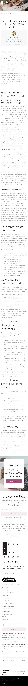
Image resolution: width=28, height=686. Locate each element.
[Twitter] (5, 573)
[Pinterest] (10, 573)
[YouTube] (13, 573)
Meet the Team (6, 587)
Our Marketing (6, 595)
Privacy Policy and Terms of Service (13, 530)
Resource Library (6, 598)
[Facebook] (2, 573)
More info (16, 680)
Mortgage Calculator (8, 614)
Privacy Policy (14, 665)
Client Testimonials (7, 590)
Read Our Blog (6, 601)
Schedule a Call (6, 611)
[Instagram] (16, 573)
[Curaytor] (9, 581)
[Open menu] (26, 3)
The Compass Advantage (9, 603)
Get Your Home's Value (8, 592)
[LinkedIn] (7, 573)
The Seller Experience (8, 609)
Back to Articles (7, 13)
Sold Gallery (5, 617)
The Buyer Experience (8, 606)
